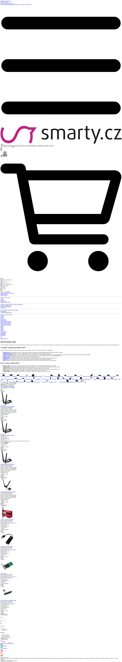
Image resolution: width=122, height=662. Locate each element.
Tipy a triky (3, 307)
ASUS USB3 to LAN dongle (6, 546)
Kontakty (2, 315)
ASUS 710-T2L (4, 573)
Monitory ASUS (6, 355)
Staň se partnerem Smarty (6, 321)
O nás (11, 314)
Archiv (2, 318)
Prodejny (30, 4)
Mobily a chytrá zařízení (8, 145)
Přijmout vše (3, 660)
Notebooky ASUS (7, 352)
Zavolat (7, 643)
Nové (3, 628)
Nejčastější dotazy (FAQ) (6, 302)
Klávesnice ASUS (6, 358)
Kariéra (2, 316)
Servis (26, 4)
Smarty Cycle (18, 4)
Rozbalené (4, 629)
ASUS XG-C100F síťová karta (7, 519)
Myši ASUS (5, 359)
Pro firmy (51, 145)
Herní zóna (16, 145)
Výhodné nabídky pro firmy (6, 312)
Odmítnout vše (9, 660)
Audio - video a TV (22, 145)
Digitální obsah (41, 145)
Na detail (2, 532)
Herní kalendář (3, 311)
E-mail (11, 643)
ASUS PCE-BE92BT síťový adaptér (8, 491)
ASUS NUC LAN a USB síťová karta (8, 600)
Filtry (3, 391)
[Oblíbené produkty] (1, 150)
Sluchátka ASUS (6, 356)
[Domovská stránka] (61, 135)
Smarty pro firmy (4, 295)
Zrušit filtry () (11, 385)
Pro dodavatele (12, 4)
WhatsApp (5, 648)
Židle (4, 360)
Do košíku (4, 420)
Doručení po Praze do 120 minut (7, 293)
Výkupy (23, 4)
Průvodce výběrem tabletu (6, 306)
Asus (2, 337)
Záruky (2, 298)
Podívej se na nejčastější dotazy (7, 3)
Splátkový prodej (4, 294)
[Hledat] (14, 147)
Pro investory (4, 4)
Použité (46, 145)
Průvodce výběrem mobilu (6, 305)
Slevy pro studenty (14, 310)
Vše (1, 145)
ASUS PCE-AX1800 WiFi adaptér (8, 406)
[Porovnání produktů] (1, 156)
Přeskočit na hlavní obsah (6, 1)
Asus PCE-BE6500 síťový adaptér (7, 435)
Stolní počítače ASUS (7, 353)
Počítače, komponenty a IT (32, 145)
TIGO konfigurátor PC (18, 304)
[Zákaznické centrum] (1, 149)
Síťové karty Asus (4, 338)
